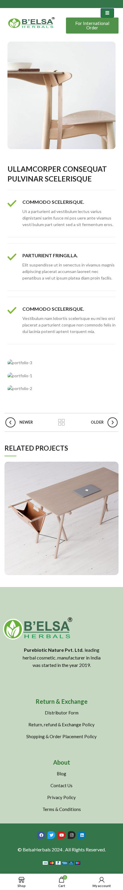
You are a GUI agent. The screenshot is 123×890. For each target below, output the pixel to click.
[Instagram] (72, 835)
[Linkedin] (82, 835)
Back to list (61, 422)
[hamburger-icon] (107, 13)
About (61, 762)
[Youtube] (61, 835)
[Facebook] (41, 835)
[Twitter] (51, 835)
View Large (114, 466)
